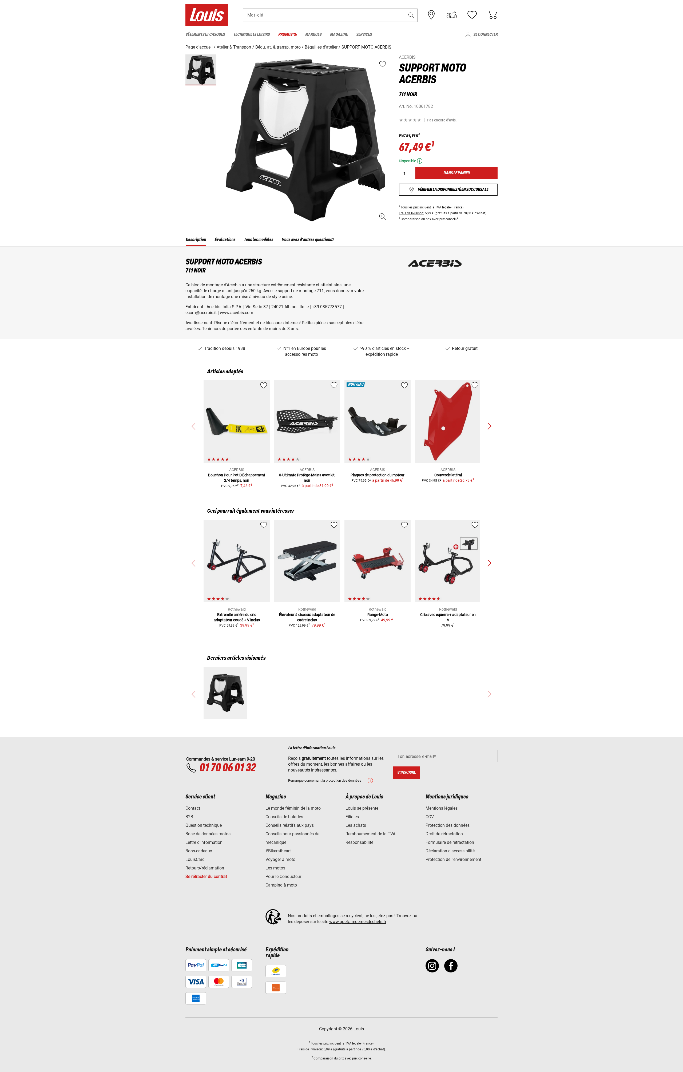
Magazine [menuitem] (339, 34)
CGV (430, 816)
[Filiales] (431, 15)
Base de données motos (208, 833)
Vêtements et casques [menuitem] (205, 34)
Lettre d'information (204, 842)
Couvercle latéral (448, 475)
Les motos (275, 868)
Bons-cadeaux (198, 850)
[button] (411, 15)
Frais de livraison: (411, 213)
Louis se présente (362, 808)
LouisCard (195, 859)
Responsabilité (359, 842)
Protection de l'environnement (453, 859)
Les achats (356, 825)
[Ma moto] (451, 15)
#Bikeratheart (278, 850)
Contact (192, 808)
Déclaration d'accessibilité (450, 850)
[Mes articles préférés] (472, 15)
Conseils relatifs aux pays (289, 825)
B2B (189, 816)
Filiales (352, 816)
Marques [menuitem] (313, 34)
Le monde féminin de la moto (293, 808)
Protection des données (448, 825)
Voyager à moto (280, 859)
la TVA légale (441, 207)
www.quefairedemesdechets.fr (357, 921)
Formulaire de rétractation (450, 842)
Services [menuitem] (364, 34)
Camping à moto (281, 885)
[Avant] (489, 426)
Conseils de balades (284, 816)
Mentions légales (442, 808)
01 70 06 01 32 (227, 768)
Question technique (203, 825)
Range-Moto (377, 614)
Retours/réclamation (204, 868)
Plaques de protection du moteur (377, 475)
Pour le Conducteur (283, 876)
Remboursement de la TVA (370, 833)
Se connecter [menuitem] (485, 34)
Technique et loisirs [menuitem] (251, 34)
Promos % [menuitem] (287, 34)
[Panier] (492, 15)
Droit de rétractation (444, 833)
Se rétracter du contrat (206, 876)
